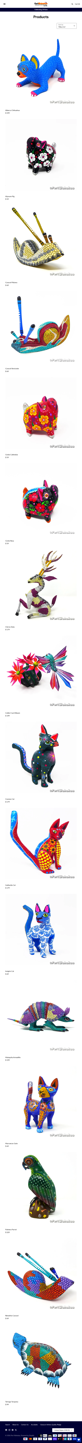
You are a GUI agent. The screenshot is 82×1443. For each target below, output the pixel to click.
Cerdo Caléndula (11, 455)
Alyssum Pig (9, 196)
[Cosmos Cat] (41, 757)
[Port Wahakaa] (41, 3)
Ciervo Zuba (10, 627)
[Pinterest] (12, 1430)
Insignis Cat (9, 971)
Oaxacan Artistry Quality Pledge (50, 1425)
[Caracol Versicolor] (41, 327)
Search (7, 1425)
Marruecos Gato (11, 1143)
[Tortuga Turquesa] (41, 1360)
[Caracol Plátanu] (41, 241)
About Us (15, 1425)
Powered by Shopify (27, 1435)
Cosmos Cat (9, 799)
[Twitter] (16, 1430)
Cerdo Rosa (9, 541)
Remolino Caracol (11, 1316)
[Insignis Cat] (41, 929)
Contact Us (25, 1425)
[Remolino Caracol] (41, 1274)
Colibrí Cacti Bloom (12, 713)
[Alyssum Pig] (41, 155)
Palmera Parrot (11, 1229)
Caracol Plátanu (11, 282)
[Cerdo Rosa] (41, 499)
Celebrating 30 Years (41, 9)
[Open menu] (4, 4)
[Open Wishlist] (79, 1440)
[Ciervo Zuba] (41, 585)
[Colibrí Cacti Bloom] (41, 671)
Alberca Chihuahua (12, 110)
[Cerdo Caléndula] (41, 413)
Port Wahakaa (15, 1435)
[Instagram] (9, 1430)
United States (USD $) (62, 1430)
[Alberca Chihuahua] (41, 68)
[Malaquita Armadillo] (41, 1016)
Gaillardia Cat (10, 885)
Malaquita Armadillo (12, 1057)
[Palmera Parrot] (41, 1188)
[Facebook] (6, 1430)
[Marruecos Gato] (41, 1102)
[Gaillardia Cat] (41, 843)
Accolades (34, 1425)
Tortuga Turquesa (11, 1402)
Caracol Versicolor (12, 368)
